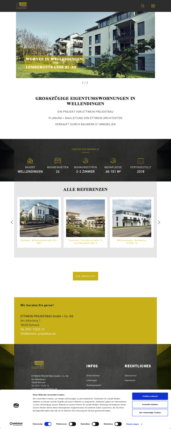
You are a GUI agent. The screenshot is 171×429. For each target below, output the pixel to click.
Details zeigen (132, 424)
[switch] (72, 424)
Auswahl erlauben (150, 404)
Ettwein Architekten (106, 118)
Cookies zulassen (150, 396)
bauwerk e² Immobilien (98, 124)
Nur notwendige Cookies (150, 412)
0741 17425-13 (42, 385)
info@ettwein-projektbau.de (38, 333)
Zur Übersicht (85, 276)
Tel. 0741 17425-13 (32, 329)
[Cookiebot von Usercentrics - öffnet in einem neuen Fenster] (16, 424)
